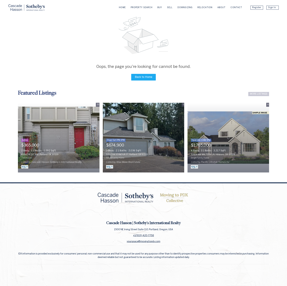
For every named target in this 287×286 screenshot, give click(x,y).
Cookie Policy (63, 271)
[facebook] (136, 212)
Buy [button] (159, 7)
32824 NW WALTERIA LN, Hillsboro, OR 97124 (213, 155)
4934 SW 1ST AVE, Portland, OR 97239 (39, 155)
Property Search (142, 7)
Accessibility (134, 271)
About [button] (221, 7)
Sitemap (120, 271)
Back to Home (143, 77)
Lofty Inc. (224, 271)
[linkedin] (143, 212)
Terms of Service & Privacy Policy (36, 271)
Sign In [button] (272, 7)
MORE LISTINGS (258, 94)
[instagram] (150, 212)
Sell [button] (170, 7)
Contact (236, 7)
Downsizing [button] (185, 7)
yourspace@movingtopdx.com (143, 242)
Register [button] (256, 7)
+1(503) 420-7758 (143, 236)
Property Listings (104, 271)
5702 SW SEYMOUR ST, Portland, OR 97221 (127, 155)
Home (122, 7)
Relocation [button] (204, 7)
